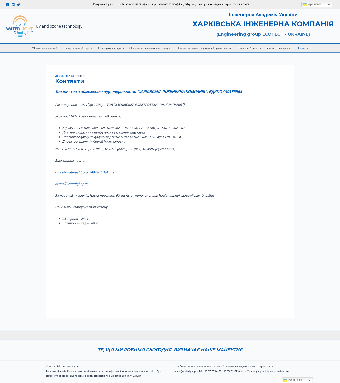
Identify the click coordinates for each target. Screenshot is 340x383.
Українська (314, 4)
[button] (58, 48)
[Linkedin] (13, 4)
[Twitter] (18, 4)
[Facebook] (7, 4)
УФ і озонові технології (44, 48)
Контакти (303, 48)
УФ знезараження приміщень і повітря (149, 48)
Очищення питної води (76, 48)
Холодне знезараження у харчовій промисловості (204, 48)
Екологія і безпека (248, 48)
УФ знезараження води (109, 48)
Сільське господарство (278, 48)
